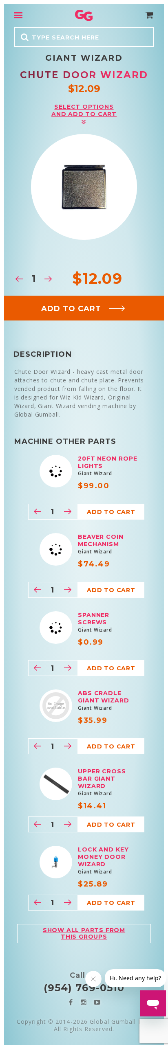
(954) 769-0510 (84, 988)
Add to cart (71, 308)
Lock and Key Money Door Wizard (103, 857)
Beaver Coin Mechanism (101, 540)
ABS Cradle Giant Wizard (103, 696)
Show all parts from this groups (84, 933)
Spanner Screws (93, 618)
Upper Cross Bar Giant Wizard (102, 779)
